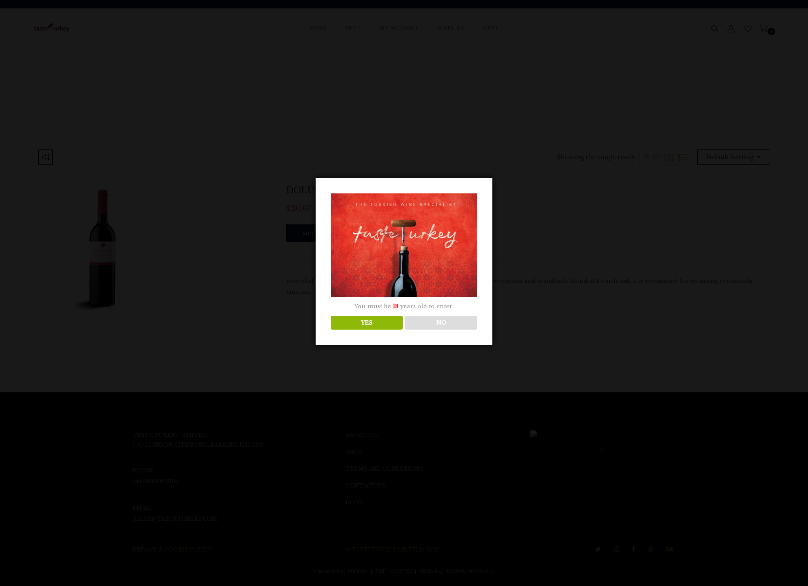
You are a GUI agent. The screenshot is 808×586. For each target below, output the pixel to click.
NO (441, 322)
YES (366, 322)
